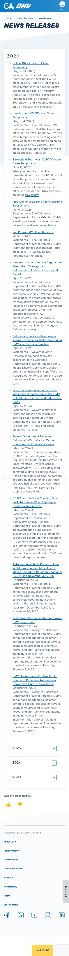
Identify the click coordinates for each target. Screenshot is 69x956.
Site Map (8, 877)
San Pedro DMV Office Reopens (33, 232)
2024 (16, 763)
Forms (7, 895)
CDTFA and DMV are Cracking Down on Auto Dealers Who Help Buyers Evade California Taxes (36, 502)
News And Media (25, 18)
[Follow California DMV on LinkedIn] (61, 915)
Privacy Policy (11, 851)
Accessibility (10, 886)
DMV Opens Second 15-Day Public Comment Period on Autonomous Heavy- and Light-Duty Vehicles (35, 680)
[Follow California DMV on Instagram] (48, 915)
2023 (16, 777)
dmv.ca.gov (32, 195)
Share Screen (11, 904)
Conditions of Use (13, 868)
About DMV (10, 841)
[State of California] (9, 6)
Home (8, 18)
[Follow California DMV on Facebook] (7, 915)
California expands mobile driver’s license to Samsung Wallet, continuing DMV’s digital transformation (37, 340)
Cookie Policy (11, 859)
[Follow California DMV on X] (21, 915)
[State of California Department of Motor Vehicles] (23, 6)
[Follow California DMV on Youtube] (34, 915)
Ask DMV (43, 950)
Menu (62, 9)
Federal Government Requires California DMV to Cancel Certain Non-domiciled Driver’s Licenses (34, 440)
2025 (16, 748)
